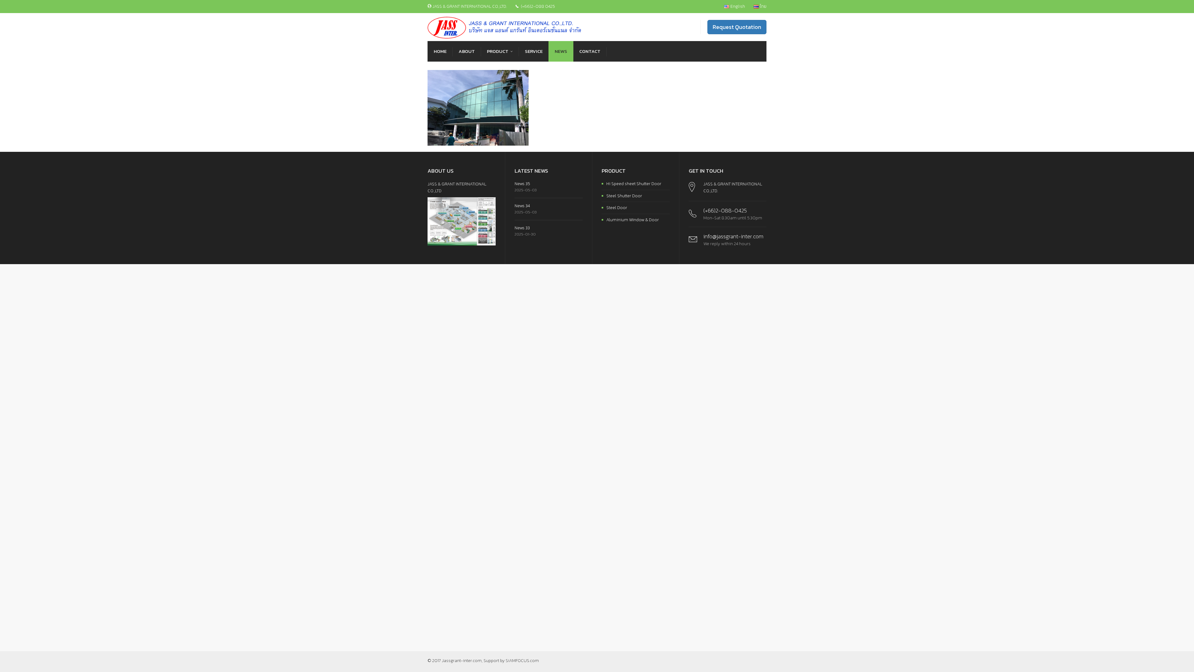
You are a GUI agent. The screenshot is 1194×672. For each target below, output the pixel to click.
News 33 (522, 228)
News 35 (522, 183)
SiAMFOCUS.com (522, 660)
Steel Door (616, 207)
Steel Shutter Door (624, 196)
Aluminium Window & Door (632, 220)
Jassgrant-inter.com (462, 660)
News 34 (522, 206)
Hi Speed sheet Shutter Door (633, 183)
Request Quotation (737, 27)
